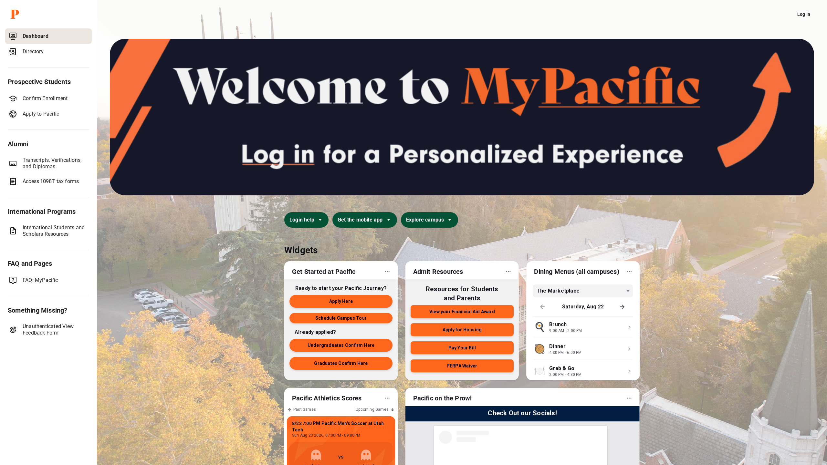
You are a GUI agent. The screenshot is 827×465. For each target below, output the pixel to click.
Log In (803, 14)
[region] (48, 245)
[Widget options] (387, 271)
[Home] (50, 14)
